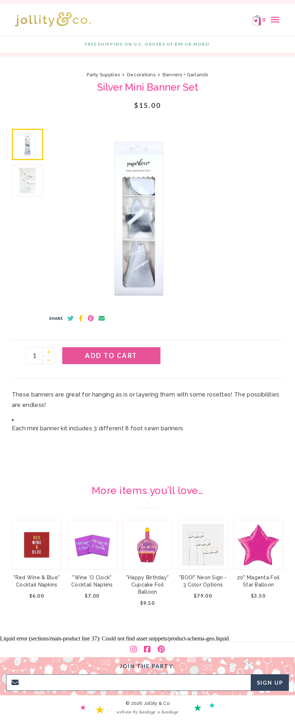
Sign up (270, 682)
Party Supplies (103, 74)
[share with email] (102, 318)
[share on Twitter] (71, 318)
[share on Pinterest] (91, 318)
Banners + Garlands (185, 74)
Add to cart (111, 355)
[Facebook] (147, 649)
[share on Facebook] (81, 318)
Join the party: (147, 666)
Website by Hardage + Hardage (147, 711)
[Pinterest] (161, 649)
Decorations (141, 74)
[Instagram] (133, 649)
